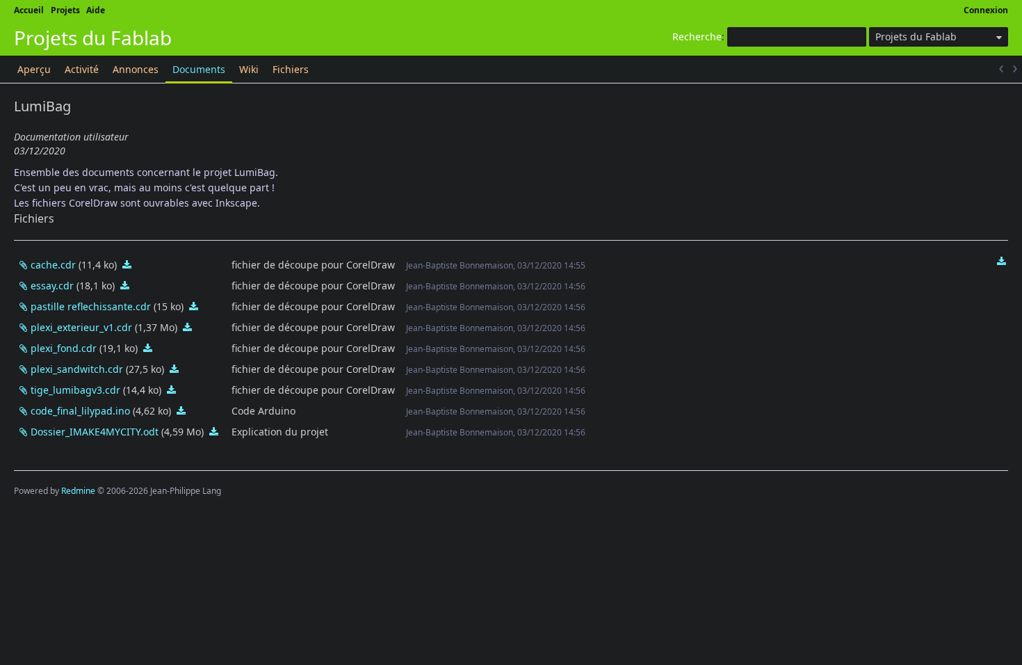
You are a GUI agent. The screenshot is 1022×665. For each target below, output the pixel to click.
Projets (65, 10)
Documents (198, 69)
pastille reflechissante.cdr (91, 306)
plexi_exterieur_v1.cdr (81, 327)
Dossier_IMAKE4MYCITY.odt (95, 431)
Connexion (986, 10)
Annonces (136, 69)
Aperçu (34, 69)
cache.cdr (53, 264)
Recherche (697, 36)
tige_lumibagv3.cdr (75, 389)
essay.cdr (52, 285)
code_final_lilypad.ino (80, 410)
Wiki (249, 69)
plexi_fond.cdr (64, 348)
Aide (95, 10)
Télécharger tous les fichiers (1001, 262)
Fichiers (291, 69)
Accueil (29, 10)
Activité (82, 69)
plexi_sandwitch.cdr (77, 369)
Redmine (78, 491)
